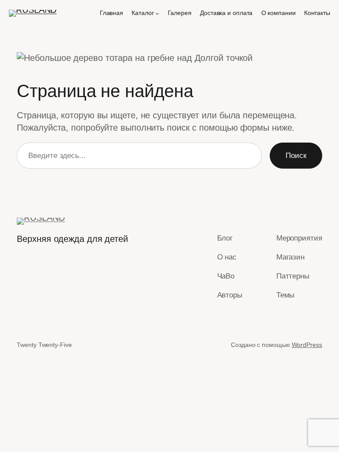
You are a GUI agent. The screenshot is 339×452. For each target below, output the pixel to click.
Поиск (296, 155)
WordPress (307, 344)
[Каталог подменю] (157, 13)
